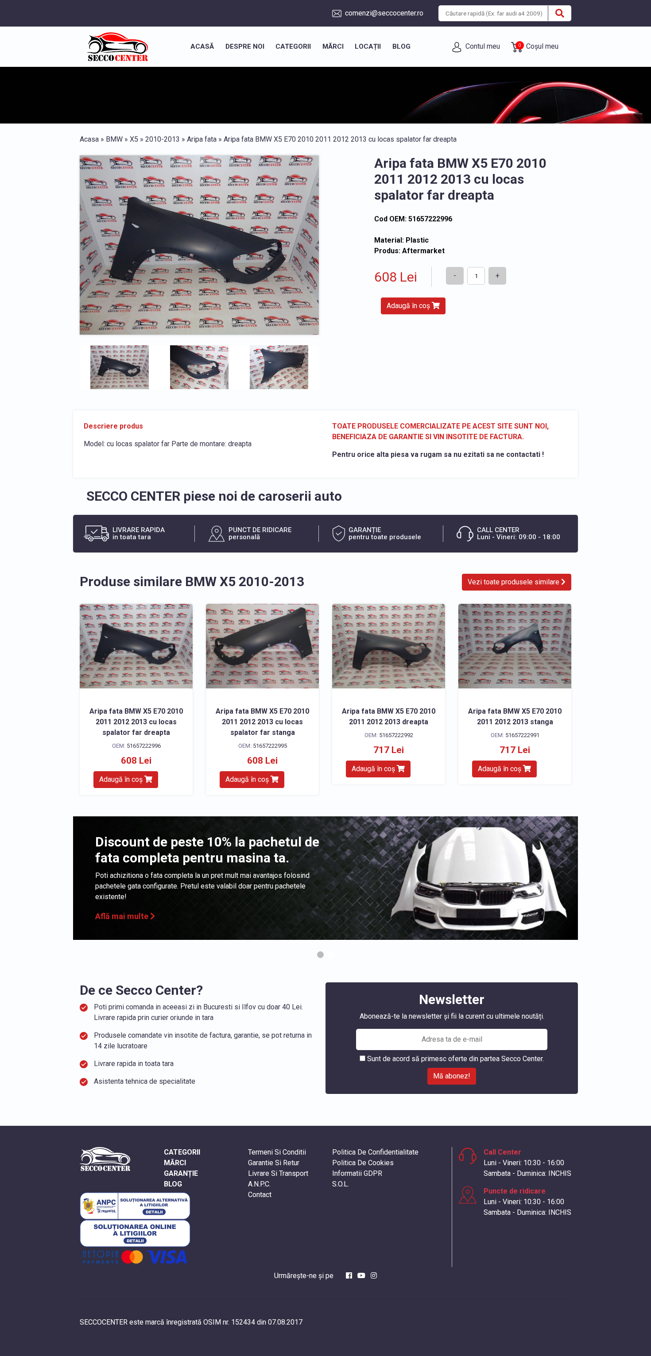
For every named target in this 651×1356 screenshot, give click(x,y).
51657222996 (144, 745)
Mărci (333, 46)
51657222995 (270, 745)
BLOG (173, 1184)
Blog (401, 46)
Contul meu (482, 46)
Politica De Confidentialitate (375, 1152)
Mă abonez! (451, 1076)
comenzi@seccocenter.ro (383, 13)
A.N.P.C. (259, 1184)
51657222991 (522, 735)
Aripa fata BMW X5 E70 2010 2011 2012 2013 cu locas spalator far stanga (262, 722)
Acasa (89, 139)
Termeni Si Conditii (277, 1152)
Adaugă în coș (409, 305)
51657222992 (396, 735)
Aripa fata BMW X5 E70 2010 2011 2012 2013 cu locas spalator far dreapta (136, 722)
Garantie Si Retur (273, 1163)
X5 (134, 139)
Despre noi (244, 46)
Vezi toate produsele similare (514, 582)
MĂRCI (175, 1163)
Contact (259, 1194)
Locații (368, 46)
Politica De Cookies (363, 1163)
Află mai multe (122, 916)
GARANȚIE (181, 1173)
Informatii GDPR (357, 1173)
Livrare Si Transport (278, 1173)
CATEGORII (182, 1152)
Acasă (202, 46)
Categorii (293, 46)
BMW (114, 139)
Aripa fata (202, 139)
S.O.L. (340, 1184)
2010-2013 (162, 139)
